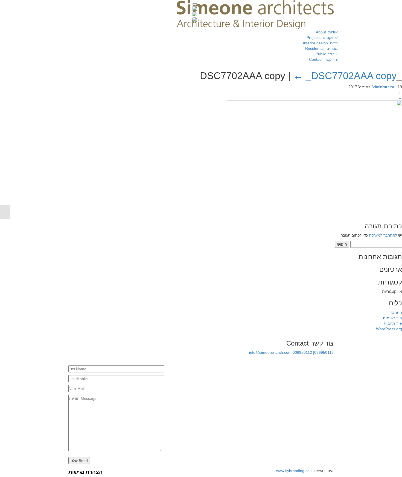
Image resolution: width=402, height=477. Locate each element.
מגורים (320, 48)
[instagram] (331, 360)
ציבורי (325, 54)
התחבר (396, 312)
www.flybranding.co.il (294, 471)
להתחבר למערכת (383, 235)
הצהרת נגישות (85, 472)
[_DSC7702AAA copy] (314, 158)
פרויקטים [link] (321, 37)
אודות (325, 32)
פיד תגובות (393, 323)
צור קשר (322, 59)
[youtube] (312, 360)
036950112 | (303, 352)
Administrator (382, 87)
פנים (319, 43)
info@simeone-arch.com (270, 352)
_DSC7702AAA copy (345, 75)
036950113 (324, 352)
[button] (195, 4)
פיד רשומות (392, 318)
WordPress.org (389, 329)
